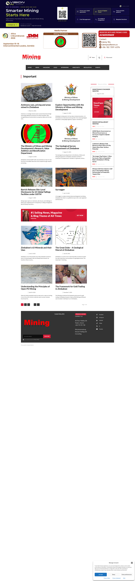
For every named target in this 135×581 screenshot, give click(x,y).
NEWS (93, 139)
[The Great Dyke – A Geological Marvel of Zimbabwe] (71, 235)
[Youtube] (97, 329)
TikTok (100, 323)
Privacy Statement (116, 578)
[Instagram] (97, 317)
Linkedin (101, 320)
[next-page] (38, 304)
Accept (101, 574)
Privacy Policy (107, 578)
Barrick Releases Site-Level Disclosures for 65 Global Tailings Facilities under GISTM (36, 192)
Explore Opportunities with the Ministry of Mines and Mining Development (69, 107)
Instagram (101, 317)
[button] (132, 563)
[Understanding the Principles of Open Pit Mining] (36, 274)
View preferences (127, 574)
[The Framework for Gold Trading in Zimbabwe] (71, 274)
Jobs (93, 93)
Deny (113, 574)
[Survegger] (71, 177)
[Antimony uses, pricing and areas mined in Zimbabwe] (36, 92)
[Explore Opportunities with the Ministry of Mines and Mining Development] (71, 92)
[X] (97, 326)
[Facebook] (97, 314)
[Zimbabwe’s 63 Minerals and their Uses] (36, 235)
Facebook (101, 314)
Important (24, 110)
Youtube (101, 329)
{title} (124, 578)
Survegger (60, 190)
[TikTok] (97, 323)
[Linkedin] (97, 320)
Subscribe (46, 336)
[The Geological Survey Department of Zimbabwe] (71, 133)
